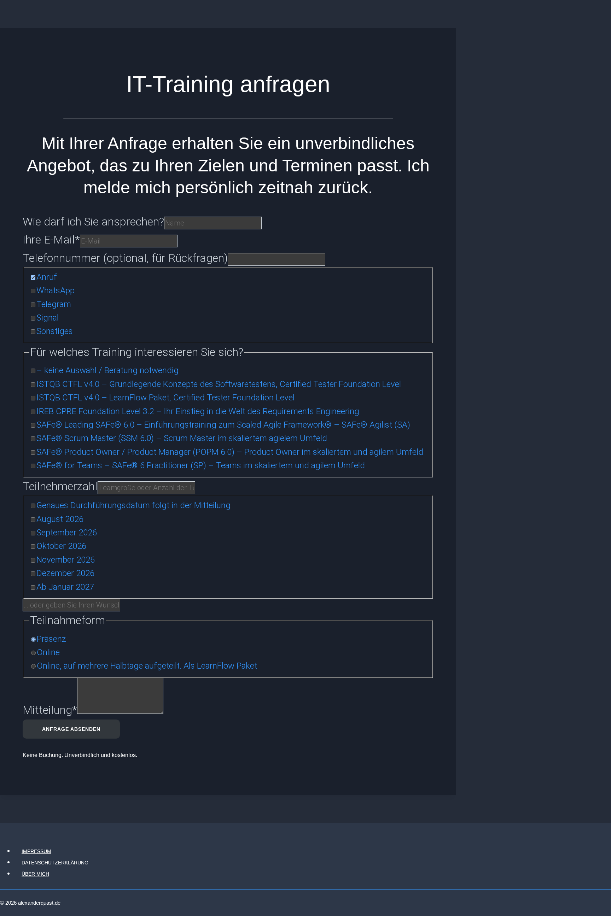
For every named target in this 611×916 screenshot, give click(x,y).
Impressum (36, 851)
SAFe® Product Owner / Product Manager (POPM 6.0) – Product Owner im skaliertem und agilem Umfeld (229, 452)
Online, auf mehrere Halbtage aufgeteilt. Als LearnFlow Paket (147, 666)
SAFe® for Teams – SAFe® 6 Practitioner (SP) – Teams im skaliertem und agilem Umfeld (200, 465)
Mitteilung (50, 710)
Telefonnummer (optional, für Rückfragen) (125, 258)
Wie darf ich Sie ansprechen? (93, 221)
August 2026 (59, 519)
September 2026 (66, 533)
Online (48, 652)
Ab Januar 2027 (65, 587)
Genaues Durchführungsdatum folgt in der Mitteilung (133, 505)
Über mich (35, 874)
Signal (47, 318)
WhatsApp (55, 290)
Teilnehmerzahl (60, 486)
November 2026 (65, 560)
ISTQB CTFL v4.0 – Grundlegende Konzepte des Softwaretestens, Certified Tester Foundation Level (218, 384)
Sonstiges (54, 331)
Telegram (53, 304)
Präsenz (51, 639)
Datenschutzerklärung (55, 862)
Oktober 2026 (61, 546)
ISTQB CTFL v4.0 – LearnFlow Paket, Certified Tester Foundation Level (165, 398)
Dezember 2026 (65, 573)
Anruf (46, 277)
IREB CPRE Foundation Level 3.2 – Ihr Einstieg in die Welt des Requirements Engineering (197, 411)
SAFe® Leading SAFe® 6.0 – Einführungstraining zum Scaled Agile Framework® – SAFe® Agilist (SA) (223, 425)
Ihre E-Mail (51, 239)
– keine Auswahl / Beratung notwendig (107, 370)
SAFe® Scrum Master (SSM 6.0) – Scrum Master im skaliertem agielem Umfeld (181, 438)
